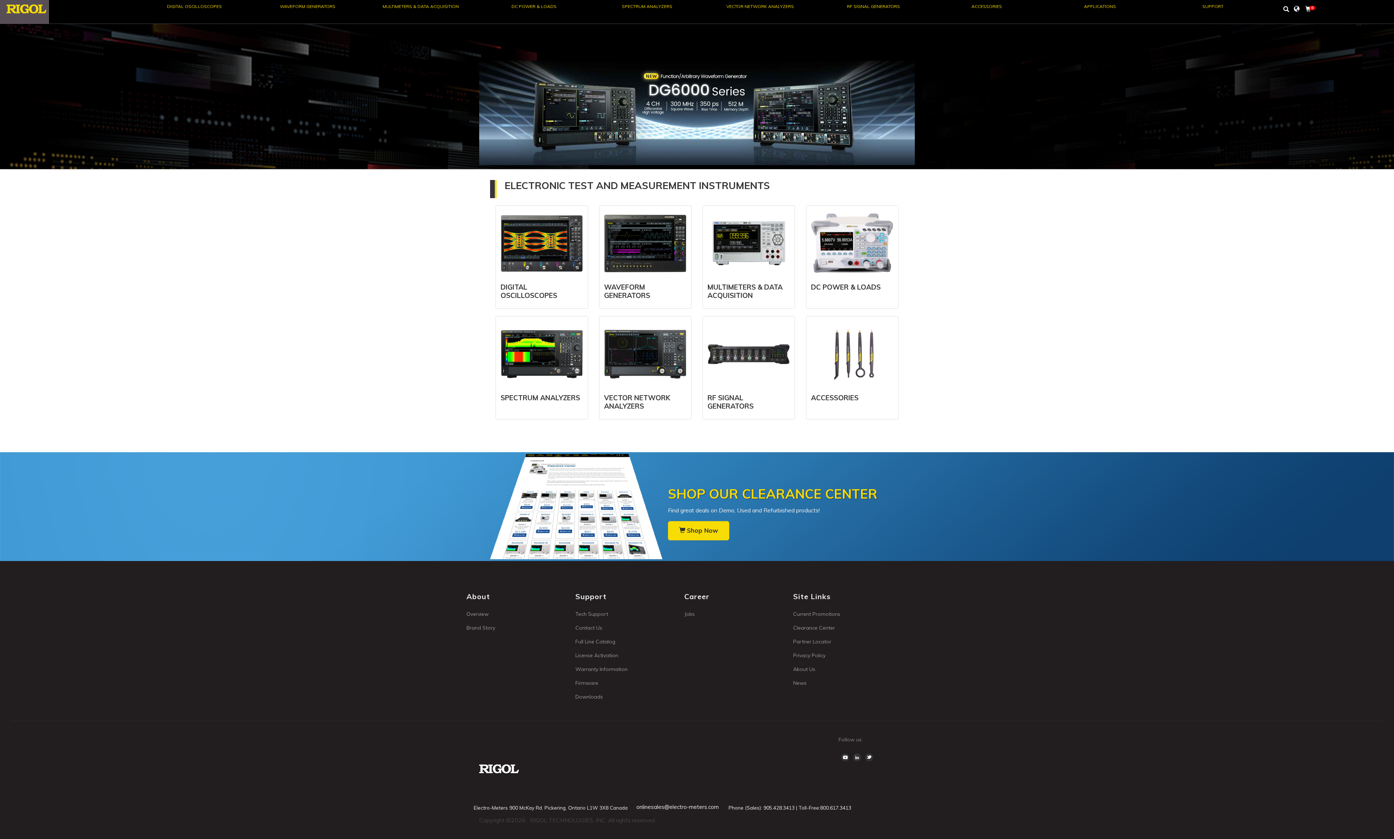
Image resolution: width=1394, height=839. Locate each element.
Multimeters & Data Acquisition (421, 6)
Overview (477, 614)
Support (1212, 6)
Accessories (986, 6)
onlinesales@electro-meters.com (677, 806)
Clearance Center (814, 628)
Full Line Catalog (595, 641)
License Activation (596, 655)
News (800, 683)
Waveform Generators (307, 6)
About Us (804, 669)
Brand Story (480, 628)
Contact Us (588, 628)
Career (696, 596)
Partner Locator (812, 641)
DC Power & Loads (534, 6)
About (478, 596)
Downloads (589, 696)
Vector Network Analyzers (760, 6)
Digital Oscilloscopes (194, 6)
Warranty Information (601, 669)
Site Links (812, 596)
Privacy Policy (809, 655)
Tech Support (591, 614)
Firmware (586, 683)
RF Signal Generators (873, 6)
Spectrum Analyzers (647, 6)
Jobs (689, 614)
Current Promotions (816, 614)
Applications (1100, 6)
